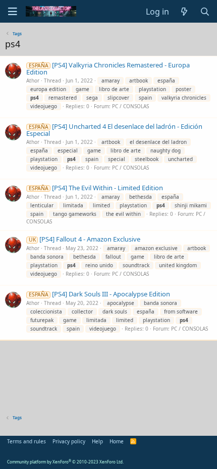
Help (97, 441)
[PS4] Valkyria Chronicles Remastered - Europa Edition (108, 68)
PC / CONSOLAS (130, 106)
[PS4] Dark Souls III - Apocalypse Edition (99, 293)
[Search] (204, 12)
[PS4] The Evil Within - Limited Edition (96, 187)
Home (117, 441)
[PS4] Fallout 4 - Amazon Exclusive (84, 239)
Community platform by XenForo (65, 461)
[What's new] (184, 12)
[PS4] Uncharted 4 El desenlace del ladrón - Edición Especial (114, 130)
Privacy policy (68, 441)
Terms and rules (26, 441)
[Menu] (12, 12)
